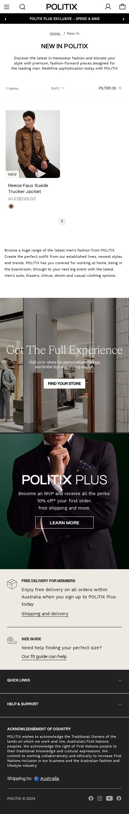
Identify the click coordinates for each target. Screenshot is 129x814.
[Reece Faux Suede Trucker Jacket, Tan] (11, 207)
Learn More (64, 523)
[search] (22, 6)
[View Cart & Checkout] (122, 8)
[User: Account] (108, 6)
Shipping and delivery (45, 613)
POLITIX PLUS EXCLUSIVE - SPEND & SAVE (65, 18)
